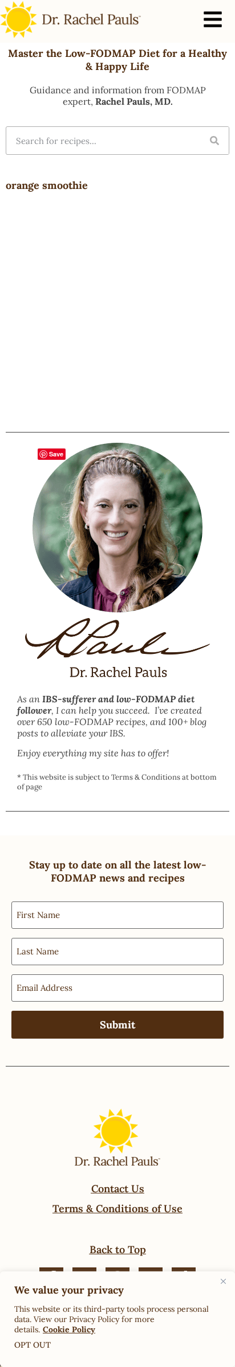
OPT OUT (32, 1345)
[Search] (214, 140)
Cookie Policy (69, 1329)
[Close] (223, 1281)
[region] (117, 1319)
